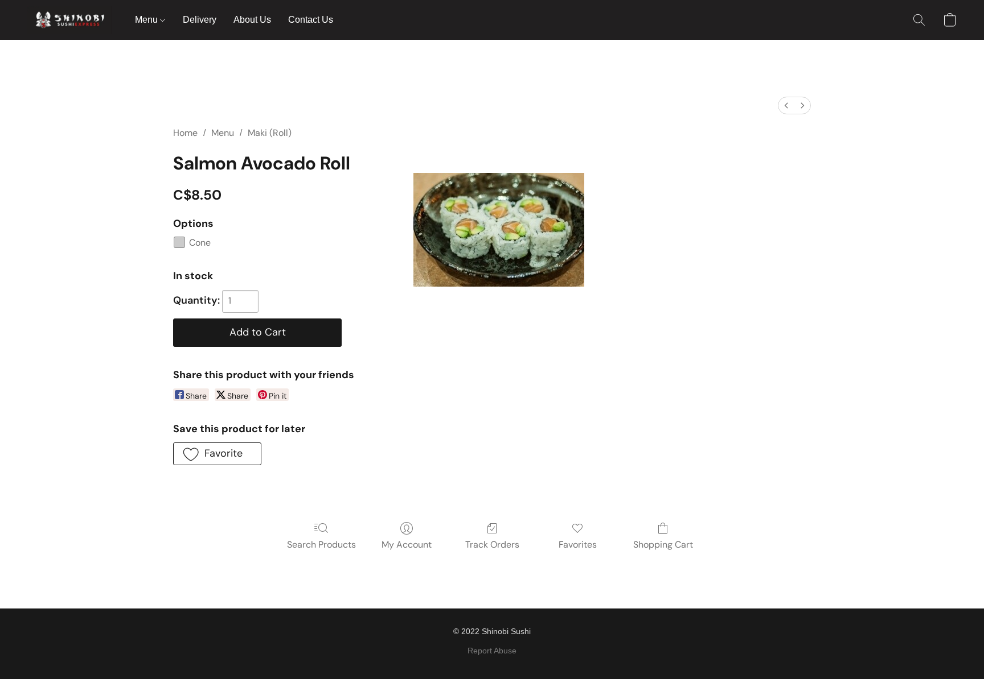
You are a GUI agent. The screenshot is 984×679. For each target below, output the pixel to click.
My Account (407, 544)
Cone (200, 243)
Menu (147, 19)
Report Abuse (492, 650)
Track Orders (492, 544)
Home (185, 133)
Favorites (578, 544)
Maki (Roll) (270, 133)
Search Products (321, 544)
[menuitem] (786, 105)
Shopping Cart (663, 544)
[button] (69, 20)
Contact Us (310, 19)
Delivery (199, 19)
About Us (252, 19)
